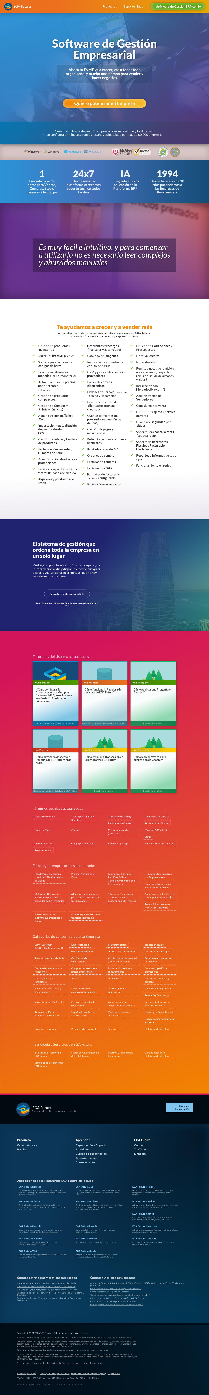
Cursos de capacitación (91, 1153)
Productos (109, 6)
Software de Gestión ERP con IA (178, 6)
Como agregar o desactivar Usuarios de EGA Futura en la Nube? (53, 760)
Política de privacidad (26, 1373)
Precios (22, 1149)
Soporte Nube (133, 6)
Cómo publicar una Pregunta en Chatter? (153, 691)
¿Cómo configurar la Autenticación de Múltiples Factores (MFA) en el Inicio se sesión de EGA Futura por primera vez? (54, 695)
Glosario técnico (86, 1158)
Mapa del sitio (114, 1373)
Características (27, 1145)
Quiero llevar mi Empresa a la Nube (67, 594)
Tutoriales (82, 1149)
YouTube (140, 1149)
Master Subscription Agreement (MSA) (88, 1373)
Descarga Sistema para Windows (54, 1373)
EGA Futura (42, 1107)
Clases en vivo (85, 1162)
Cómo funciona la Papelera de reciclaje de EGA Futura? (103, 691)
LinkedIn (140, 1153)
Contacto (140, 1145)
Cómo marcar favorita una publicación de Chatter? (150, 758)
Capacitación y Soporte (91, 1145)
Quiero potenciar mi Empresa (104, 103)
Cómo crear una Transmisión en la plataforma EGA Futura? (104, 758)
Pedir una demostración (182, 1107)
